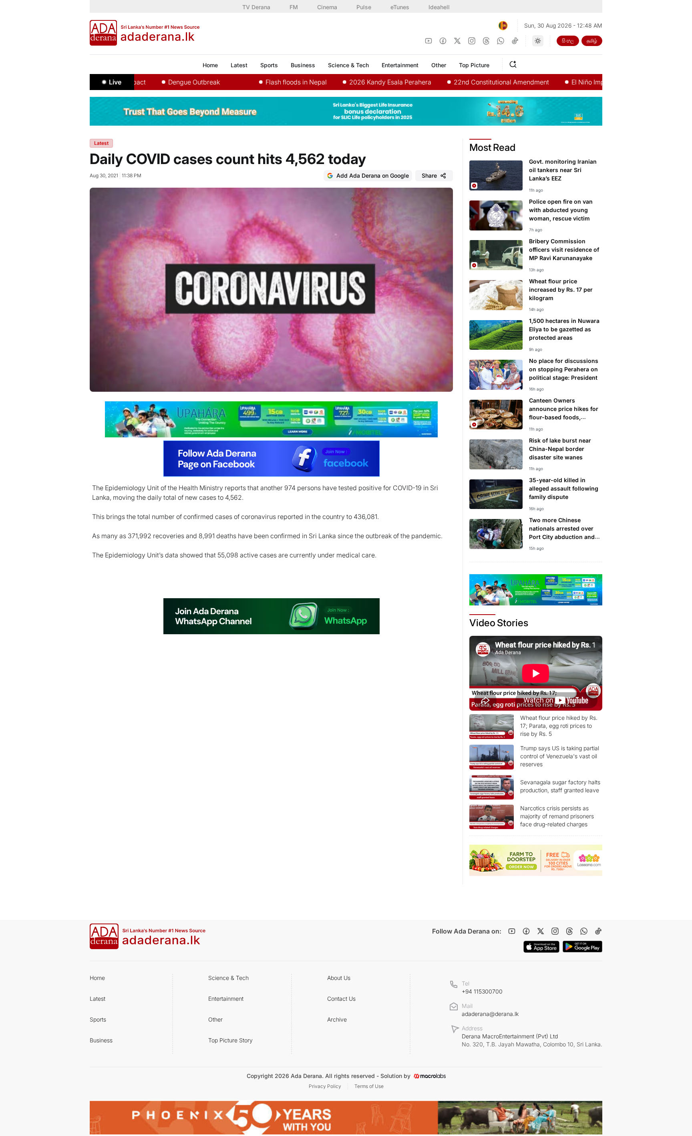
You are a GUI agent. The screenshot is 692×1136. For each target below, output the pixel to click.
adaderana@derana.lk (490, 1013)
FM (294, 7)
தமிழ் (592, 41)
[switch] (537, 40)
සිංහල (568, 41)
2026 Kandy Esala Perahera (357, 82)
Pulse (363, 7)
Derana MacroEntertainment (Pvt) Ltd (532, 1040)
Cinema (327, 7)
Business (101, 1040)
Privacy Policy (325, 1086)
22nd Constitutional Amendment (468, 82)
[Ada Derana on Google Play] (582, 946)
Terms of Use (369, 1086)
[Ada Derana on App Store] (541, 947)
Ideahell (439, 7)
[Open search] (514, 63)
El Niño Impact (560, 82)
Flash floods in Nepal (263, 82)
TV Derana (256, 7)
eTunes (399, 7)
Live (115, 82)
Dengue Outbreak (161, 82)
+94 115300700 (482, 991)
